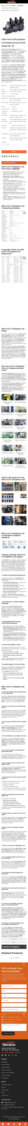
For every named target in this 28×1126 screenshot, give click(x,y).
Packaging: (4, 115)
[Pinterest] (12, 1055)
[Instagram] (5, 1055)
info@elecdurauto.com (10, 1102)
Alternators (4, 1062)
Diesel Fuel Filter (6, 1070)
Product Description (9, 162)
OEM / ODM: (5, 102)
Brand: (3, 94)
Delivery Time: (5, 109)
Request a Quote (8, 1033)
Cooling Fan (4, 1078)
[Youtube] (9, 1055)
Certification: (5, 98)
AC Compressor (5, 1075)
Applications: (5, 133)
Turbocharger (5, 1067)
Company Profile (6, 1084)
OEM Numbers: (4, 90)
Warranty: (4, 125)
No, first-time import (9, 1022)
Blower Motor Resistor (7, 1072)
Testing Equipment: (4, 120)
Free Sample (5, 1090)
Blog (2, 1092)
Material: (3, 85)
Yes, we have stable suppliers (11, 1017)
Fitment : (4, 138)
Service (3, 1087)
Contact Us (4, 1095)
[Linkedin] (2, 1055)
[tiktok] (16, 1055)
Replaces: (4, 127)
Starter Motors (5, 1064)
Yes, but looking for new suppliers (12, 1019)
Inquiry (14, 151)
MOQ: (3, 106)
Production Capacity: (4, 112)
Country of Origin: (6, 96)
